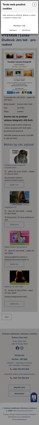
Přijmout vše (19, 26)
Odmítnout (26, 30)
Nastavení (13, 30)
